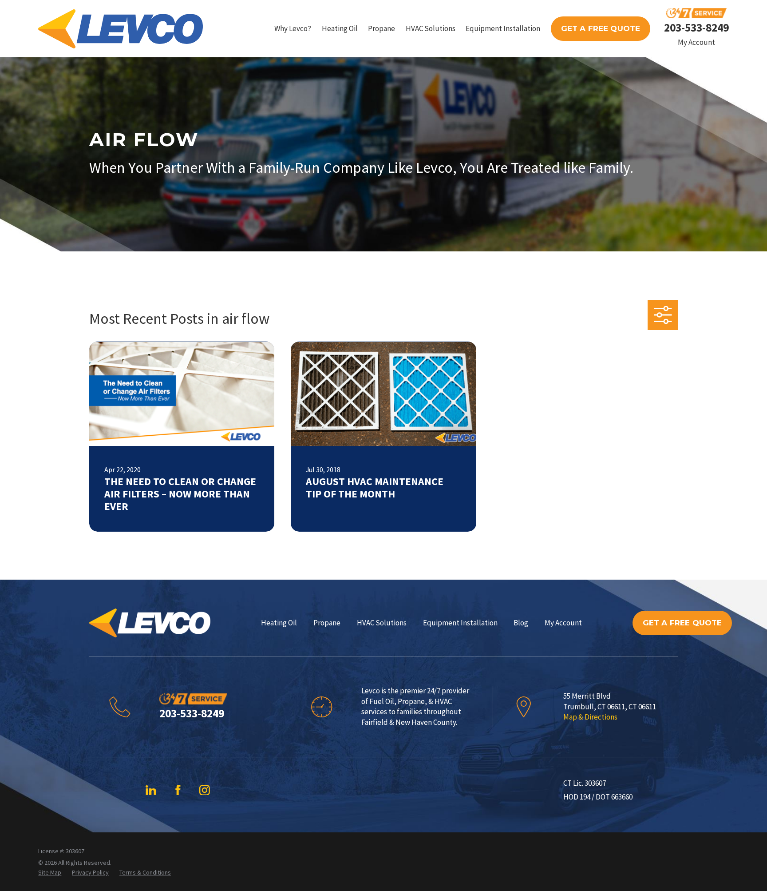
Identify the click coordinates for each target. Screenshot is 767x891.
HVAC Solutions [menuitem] (430, 28)
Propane (326, 623)
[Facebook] (178, 790)
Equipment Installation (460, 623)
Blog (521, 623)
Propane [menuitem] (381, 28)
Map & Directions (590, 717)
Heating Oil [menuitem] (340, 28)
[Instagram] (204, 790)
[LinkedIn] (151, 790)
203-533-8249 (696, 27)
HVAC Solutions (382, 623)
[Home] (120, 28)
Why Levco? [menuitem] (292, 28)
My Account (696, 42)
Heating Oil (279, 623)
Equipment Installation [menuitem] (503, 28)
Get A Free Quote (600, 28)
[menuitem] (49, 872)
